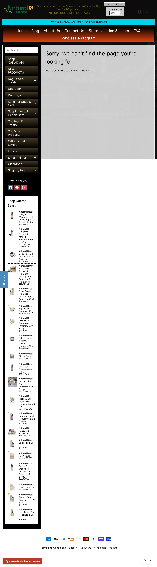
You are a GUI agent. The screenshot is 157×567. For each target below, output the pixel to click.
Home (21, 31)
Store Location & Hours (109, 31)
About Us (52, 31)
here (62, 70)
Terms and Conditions (53, 547)
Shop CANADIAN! (23, 61)
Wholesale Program (79, 38)
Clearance (15, 164)
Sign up (119, 4)
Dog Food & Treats (23, 81)
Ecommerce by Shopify (82, 561)
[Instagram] (24, 187)
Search (73, 547)
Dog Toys (23, 96)
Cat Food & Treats (23, 123)
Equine (23, 152)
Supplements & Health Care (23, 113)
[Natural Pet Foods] (17, 9)
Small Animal (23, 158)
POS (67, 561)
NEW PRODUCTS (16, 70)
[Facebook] (10, 187)
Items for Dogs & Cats (23, 103)
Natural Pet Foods (77, 556)
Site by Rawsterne (78, 558)
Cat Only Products (23, 133)
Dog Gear (23, 89)
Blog (35, 31)
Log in (108, 4)
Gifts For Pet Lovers (23, 143)
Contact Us (74, 31)
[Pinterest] (17, 187)
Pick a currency (115, 10)
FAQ (137, 31)
